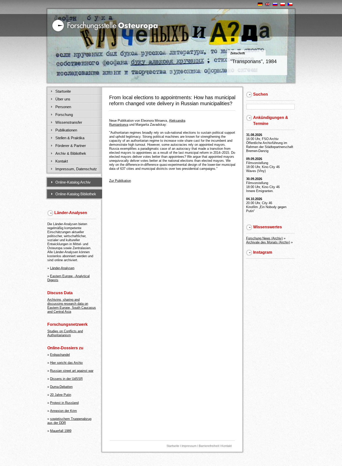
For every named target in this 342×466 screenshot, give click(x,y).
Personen (63, 107)
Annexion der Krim (63, 411)
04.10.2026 (254, 199)
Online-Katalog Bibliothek (75, 194)
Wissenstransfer (68, 122)
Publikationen (66, 130)
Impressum (189, 446)
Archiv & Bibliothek (70, 153)
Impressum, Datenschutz (76, 169)
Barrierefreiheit (209, 446)
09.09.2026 (254, 159)
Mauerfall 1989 (60, 431)
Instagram (262, 252)
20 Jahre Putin (60, 395)
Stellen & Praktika (69, 138)
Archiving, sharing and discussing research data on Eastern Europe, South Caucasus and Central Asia (71, 306)
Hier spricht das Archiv (66, 363)
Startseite (63, 91)
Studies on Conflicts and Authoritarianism (65, 333)
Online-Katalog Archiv (73, 182)
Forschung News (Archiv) (264, 238)
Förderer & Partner (70, 145)
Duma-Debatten (61, 387)
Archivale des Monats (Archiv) (268, 242)
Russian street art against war (71, 371)
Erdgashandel (60, 355)
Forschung (64, 114)
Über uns (62, 99)
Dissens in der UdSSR (66, 379)
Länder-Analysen (62, 268)
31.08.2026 (254, 135)
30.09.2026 (254, 179)
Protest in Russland (64, 403)
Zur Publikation (120, 181)
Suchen (260, 94)
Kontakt (61, 161)
